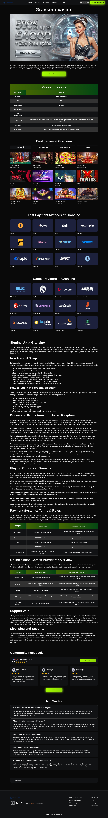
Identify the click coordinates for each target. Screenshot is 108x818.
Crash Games (64, 147)
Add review (88, 660)
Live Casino (41, 147)
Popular (19, 147)
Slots (86, 147)
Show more (54, 689)
